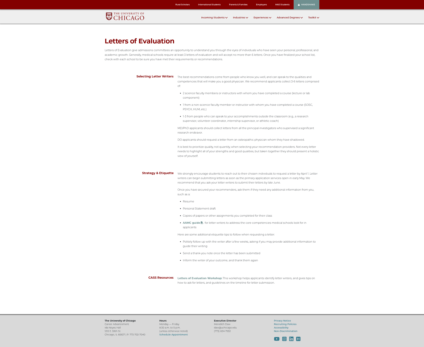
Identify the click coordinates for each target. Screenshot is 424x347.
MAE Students (282, 4)
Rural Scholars (182, 4)
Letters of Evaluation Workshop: (200, 278)
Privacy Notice (282, 320)
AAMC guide (191, 222)
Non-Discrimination (285, 331)
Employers (261, 4)
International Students (209, 4)
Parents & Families (238, 4)
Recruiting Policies (285, 324)
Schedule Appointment (173, 334)
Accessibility (281, 327)
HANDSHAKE (308, 4)
